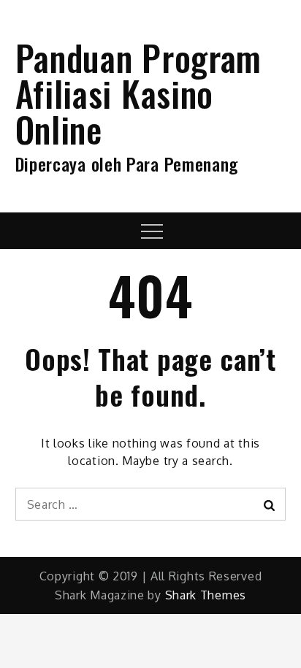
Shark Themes (205, 595)
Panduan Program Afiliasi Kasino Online (138, 93)
